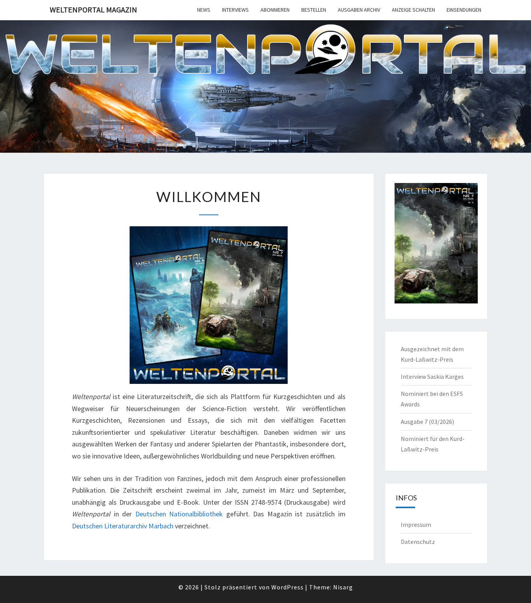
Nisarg (343, 587)
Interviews (235, 9)
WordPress (287, 587)
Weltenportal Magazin (93, 9)
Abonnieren (275, 9)
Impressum (416, 524)
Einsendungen (464, 9)
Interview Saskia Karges (432, 376)
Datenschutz (418, 541)
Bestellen (313, 9)
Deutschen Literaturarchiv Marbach (122, 525)
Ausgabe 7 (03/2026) (427, 421)
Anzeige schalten (413, 9)
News (203, 9)
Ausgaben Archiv (359, 9)
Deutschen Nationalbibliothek (179, 513)
